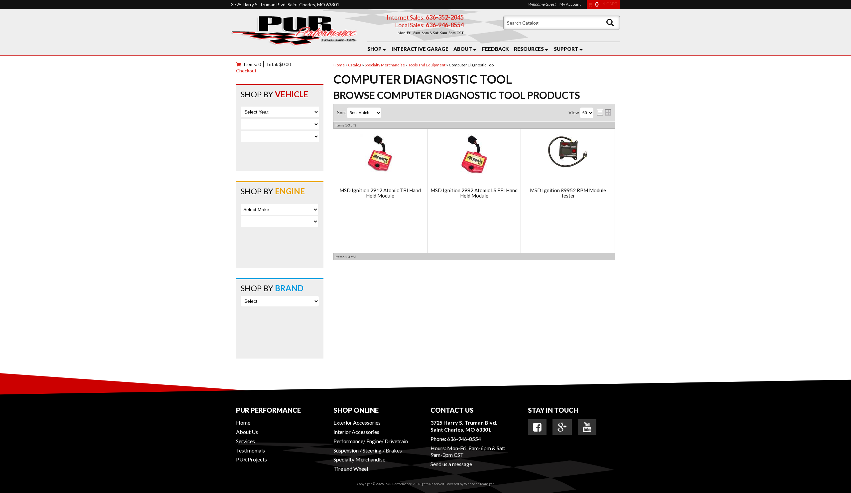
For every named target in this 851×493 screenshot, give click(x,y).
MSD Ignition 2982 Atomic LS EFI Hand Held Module (474, 193)
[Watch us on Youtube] (587, 427)
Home (243, 422)
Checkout (246, 70)
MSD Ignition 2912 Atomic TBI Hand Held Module (380, 193)
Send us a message (451, 464)
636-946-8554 (464, 439)
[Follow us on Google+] (562, 427)
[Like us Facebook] (537, 427)
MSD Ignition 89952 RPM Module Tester (568, 193)
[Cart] (240, 64)
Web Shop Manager (479, 484)
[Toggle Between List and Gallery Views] (604, 112)
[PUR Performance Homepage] (294, 32)
